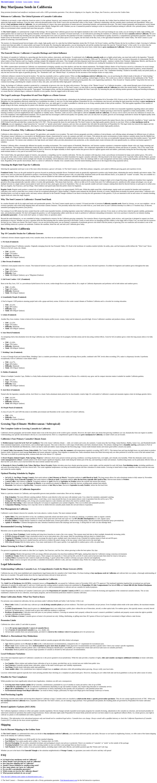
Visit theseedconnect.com (68, 780)
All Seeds (18, 2)
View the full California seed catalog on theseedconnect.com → (22, 777)
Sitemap (36, 2)
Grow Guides (27, 2)
